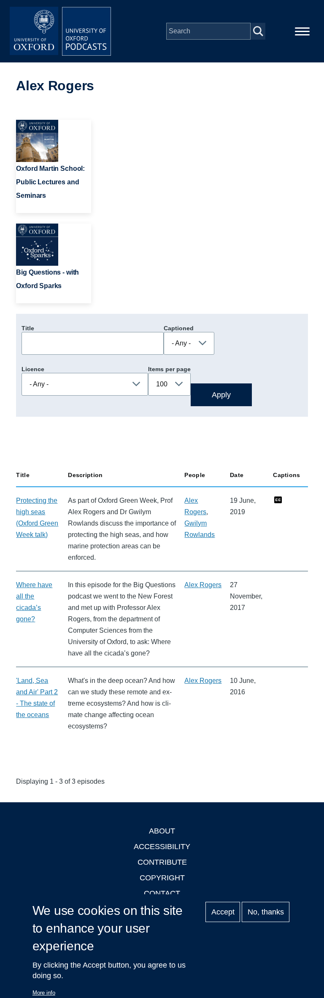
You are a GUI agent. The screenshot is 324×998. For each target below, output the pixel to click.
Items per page (169, 369)
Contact (162, 893)
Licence (33, 369)
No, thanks (266, 912)
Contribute (162, 862)
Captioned (179, 328)
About (162, 831)
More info (43, 993)
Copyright (162, 878)
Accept (223, 912)
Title (28, 328)
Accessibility (162, 846)
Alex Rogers (202, 584)
